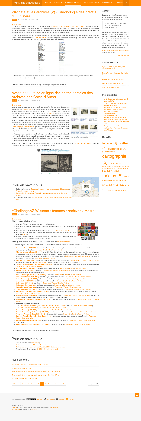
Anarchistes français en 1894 (21, 368)
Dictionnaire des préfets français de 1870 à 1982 (67, 26)
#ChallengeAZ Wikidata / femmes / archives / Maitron (54, 210)
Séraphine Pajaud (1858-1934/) (26, 295)
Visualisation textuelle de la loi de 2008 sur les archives (30, 365)
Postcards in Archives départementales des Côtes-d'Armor (50, 189)
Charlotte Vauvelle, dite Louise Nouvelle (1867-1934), (34, 316)
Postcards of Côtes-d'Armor (25, 191)
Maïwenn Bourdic (123, 55)
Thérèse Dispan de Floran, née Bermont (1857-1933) (34, 264)
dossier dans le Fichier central (82, 306)
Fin (63, 384)
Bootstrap (14, 407)
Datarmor (51, 113)
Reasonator (41, 250)
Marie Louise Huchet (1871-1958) (27, 277)
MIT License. (54, 407)
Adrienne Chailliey (41, 262)
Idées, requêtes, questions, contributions (115, 50)
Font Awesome (16, 409)
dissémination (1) (108, 166)
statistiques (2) (115, 148)
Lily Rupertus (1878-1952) (29, 306)
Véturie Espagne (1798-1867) (26, 268)
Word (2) (114, 170)
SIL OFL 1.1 (34, 409)
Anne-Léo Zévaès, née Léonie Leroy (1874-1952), (33, 324)
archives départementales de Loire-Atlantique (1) (115, 167)
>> (39, 306)
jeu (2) (109, 184)
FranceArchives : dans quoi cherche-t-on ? (115, 74)
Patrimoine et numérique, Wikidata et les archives (32, 345)
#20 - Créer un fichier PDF (111, 88)
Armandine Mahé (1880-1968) (26, 287)
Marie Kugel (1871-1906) (24, 283)
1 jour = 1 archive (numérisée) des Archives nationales (113, 68)
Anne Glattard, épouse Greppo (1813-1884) (31, 275)
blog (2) (106, 170)
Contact (61, 399)
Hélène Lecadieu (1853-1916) (26, 285)
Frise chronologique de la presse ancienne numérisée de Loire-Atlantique (36, 371)
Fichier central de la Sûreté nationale (77, 256)
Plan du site (50, 399)
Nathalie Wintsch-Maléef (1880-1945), (29, 320)
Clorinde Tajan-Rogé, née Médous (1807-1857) (32, 312)
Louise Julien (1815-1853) (25, 281)
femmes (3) (110, 143)
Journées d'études (91, 3)
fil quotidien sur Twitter (83, 143)
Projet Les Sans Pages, (61, 230)
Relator (48, 250)
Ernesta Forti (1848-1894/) (25, 270)
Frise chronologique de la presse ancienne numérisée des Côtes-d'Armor (36, 375)
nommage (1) (118, 166)
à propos (39, 399)
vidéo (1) (118, 163)
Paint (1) (112, 163)
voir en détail (28, 109)
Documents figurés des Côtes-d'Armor (24, 378)
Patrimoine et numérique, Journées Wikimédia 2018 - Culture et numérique (40, 347)
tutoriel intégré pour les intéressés (23, 127)
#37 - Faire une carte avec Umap (113, 83)
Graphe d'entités (57, 250)
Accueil (48, 3)
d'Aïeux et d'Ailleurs (63, 242)
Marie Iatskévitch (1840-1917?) (26, 279)
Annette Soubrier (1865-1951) (26, 310)
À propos (119, 3)
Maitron (24, 234)
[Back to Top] (137, 395)
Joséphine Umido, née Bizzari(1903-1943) (30, 314)
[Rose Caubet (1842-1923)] (57, 260)
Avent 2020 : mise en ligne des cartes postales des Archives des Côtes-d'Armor (52, 94)
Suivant (57, 384)
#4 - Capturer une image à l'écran (113, 79)
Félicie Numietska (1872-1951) (26, 289)
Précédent (25, 384)
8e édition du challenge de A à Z (47, 349)
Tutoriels (58, 3)
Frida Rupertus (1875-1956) (29, 308)
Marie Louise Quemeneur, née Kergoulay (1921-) (33, 299)
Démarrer (16, 384)
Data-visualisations (73, 3)
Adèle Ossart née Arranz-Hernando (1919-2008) (32, 291)
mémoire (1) (112, 190)
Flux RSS (71, 399)
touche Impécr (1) (110, 152)
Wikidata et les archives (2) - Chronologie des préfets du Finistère (54, 13)
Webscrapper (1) (121, 190)
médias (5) (113, 175)
